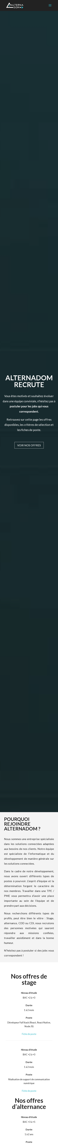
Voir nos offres (29, 445)
